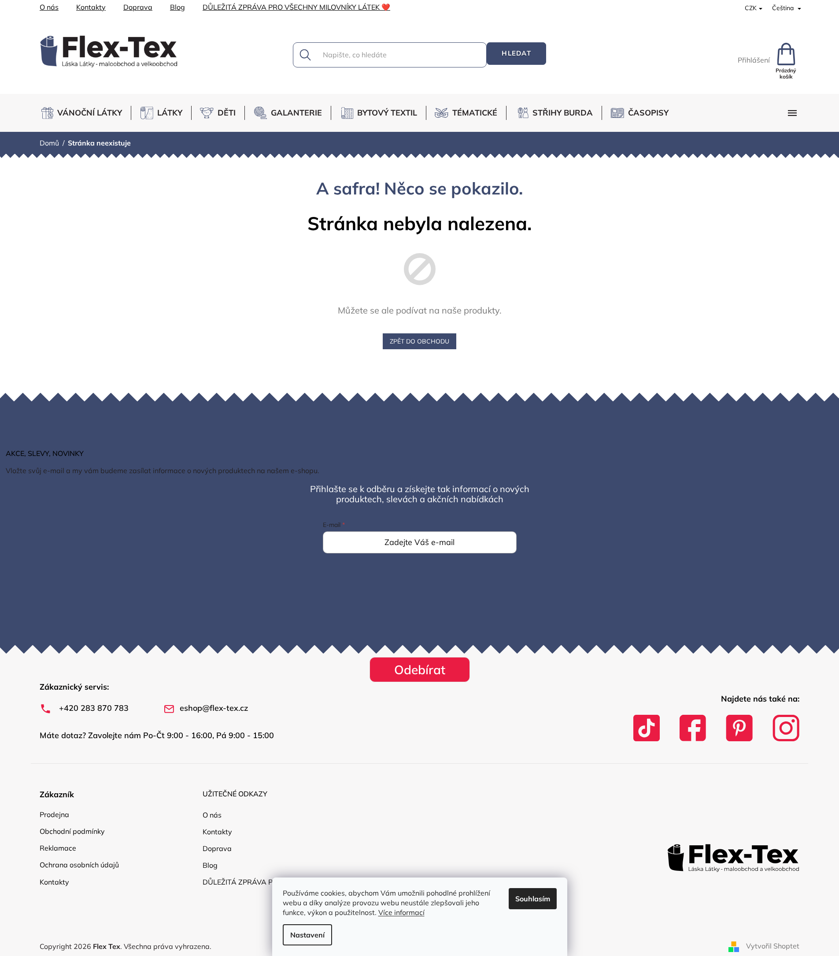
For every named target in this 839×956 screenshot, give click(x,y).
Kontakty (91, 7)
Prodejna (54, 814)
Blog (177, 7)
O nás (49, 7)
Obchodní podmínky (72, 831)
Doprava (137, 7)
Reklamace (58, 848)
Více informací (401, 912)
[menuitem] (85, 113)
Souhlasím (532, 898)
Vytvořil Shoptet (772, 945)
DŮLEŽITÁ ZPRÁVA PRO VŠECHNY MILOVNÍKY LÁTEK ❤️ (296, 7)
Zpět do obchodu (419, 341)
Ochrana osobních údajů (79, 864)
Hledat (516, 53)
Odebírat (419, 669)
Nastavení (307, 934)
